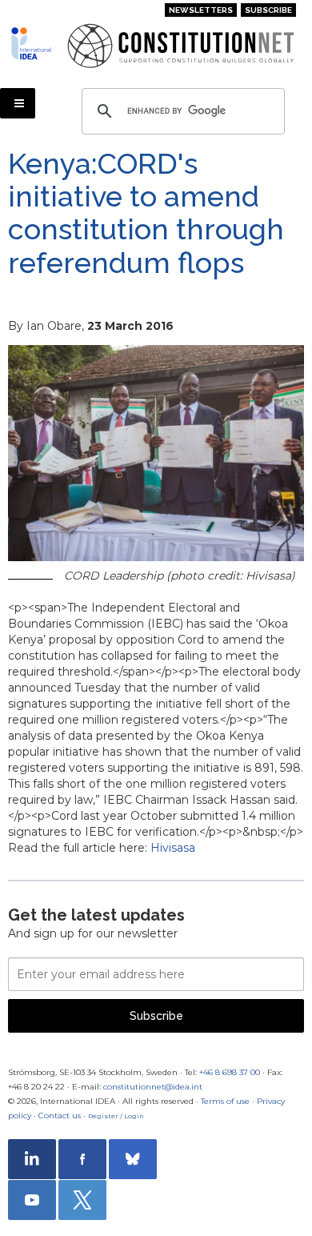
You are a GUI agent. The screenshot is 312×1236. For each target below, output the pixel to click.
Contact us (59, 1115)
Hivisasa (172, 848)
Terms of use (225, 1101)
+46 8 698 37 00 (229, 1072)
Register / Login (116, 1116)
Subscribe (268, 10)
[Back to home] (32, 43)
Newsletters (201, 10)
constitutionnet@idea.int (152, 1087)
